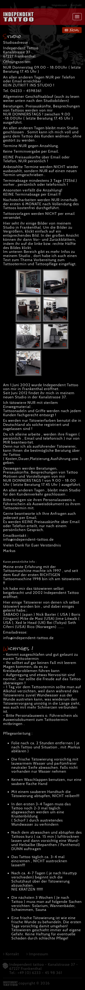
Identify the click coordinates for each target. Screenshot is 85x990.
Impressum (59, 5)
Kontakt (76, 5)
